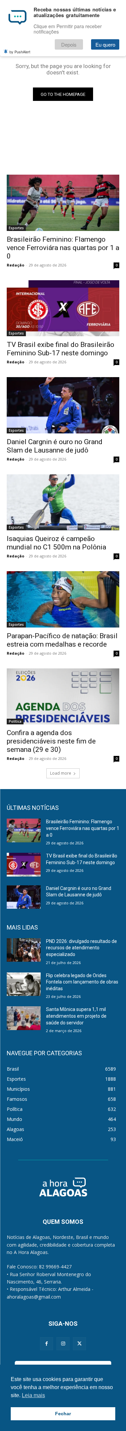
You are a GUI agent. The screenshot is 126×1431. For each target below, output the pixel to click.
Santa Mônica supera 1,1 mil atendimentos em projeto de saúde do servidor (76, 1016)
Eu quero (105, 44)
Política (15, 721)
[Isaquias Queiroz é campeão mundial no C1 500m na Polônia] (63, 502)
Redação (15, 264)
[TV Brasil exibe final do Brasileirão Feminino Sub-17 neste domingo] (63, 308)
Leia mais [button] (33, 1395)
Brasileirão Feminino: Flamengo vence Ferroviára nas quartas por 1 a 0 (63, 247)
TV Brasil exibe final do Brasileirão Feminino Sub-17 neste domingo (60, 349)
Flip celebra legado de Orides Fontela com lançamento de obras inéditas (82, 982)
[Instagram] (63, 1343)
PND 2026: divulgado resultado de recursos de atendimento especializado (81, 948)
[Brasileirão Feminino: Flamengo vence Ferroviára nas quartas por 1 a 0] (63, 203)
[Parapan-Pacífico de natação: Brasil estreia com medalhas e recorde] (63, 599)
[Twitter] (79, 1343)
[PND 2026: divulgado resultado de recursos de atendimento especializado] (24, 950)
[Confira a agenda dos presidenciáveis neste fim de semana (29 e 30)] (63, 696)
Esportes (16, 228)
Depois (69, 44)
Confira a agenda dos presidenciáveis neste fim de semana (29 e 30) (51, 741)
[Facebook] (46, 1343)
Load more (60, 773)
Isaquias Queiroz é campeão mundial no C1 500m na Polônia (56, 543)
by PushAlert (19, 51)
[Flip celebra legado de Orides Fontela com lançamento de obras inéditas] (24, 984)
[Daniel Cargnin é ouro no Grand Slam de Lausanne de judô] (63, 405)
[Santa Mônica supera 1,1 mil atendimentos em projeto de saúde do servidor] (24, 1018)
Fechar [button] (63, 1413)
